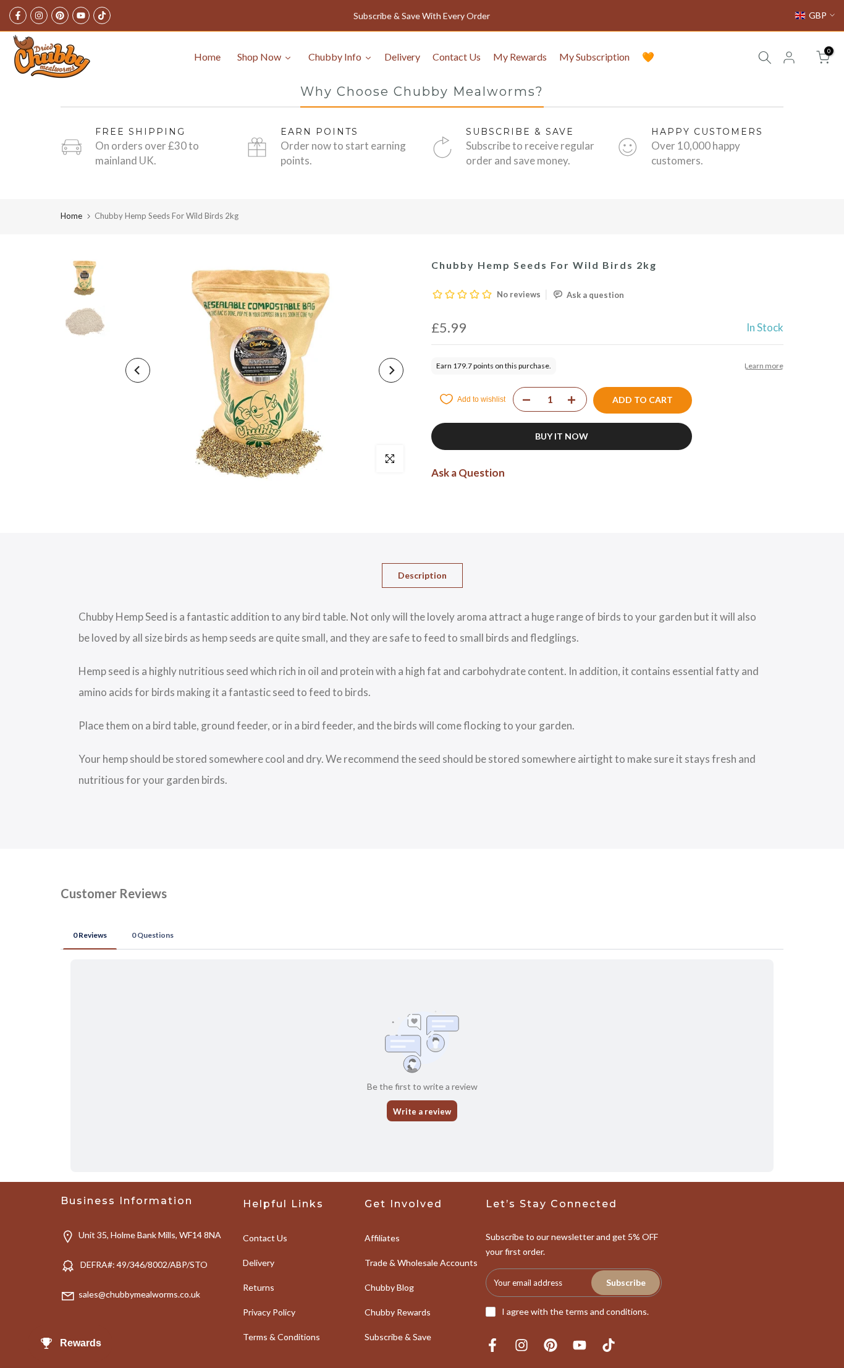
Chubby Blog (389, 1287)
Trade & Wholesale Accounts (421, 1262)
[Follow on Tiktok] (102, 15)
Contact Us (265, 1238)
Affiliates (382, 1238)
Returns (258, 1287)
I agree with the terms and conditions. (575, 1311)
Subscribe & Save (398, 1337)
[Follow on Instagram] (39, 15)
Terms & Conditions (281, 1337)
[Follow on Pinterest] (60, 15)
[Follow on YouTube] (81, 15)
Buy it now (561, 436)
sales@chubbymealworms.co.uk (139, 1294)
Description (422, 575)
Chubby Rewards (398, 1312)
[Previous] (137, 370)
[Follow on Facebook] (18, 15)
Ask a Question (468, 472)
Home (71, 216)
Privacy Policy (269, 1312)
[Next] (391, 370)
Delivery (258, 1262)
